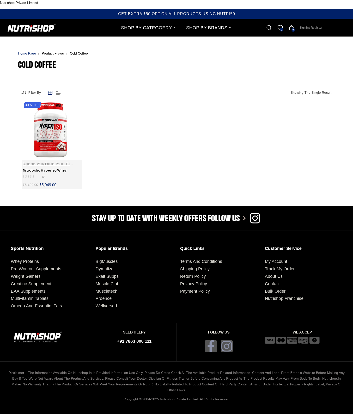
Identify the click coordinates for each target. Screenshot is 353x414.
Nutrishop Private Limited (19, 3)
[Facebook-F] (211, 346)
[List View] (58, 93)
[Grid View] (50, 93)
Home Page (27, 53)
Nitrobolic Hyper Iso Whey (45, 170)
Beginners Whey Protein (39, 164)
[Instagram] (227, 346)
